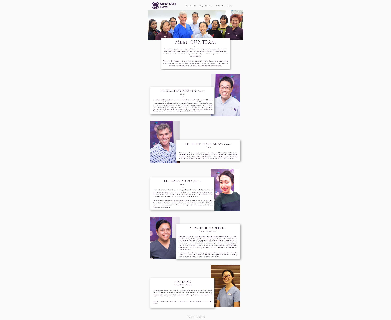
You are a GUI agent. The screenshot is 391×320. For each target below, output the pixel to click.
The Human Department (199, 317)
